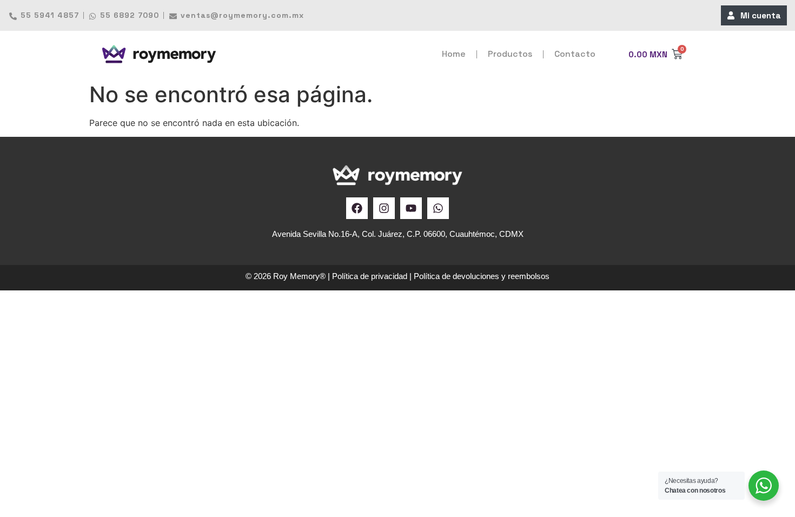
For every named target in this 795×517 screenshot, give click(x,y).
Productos (510, 53)
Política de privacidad (369, 276)
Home (454, 53)
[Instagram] (384, 208)
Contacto (574, 53)
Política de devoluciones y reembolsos (481, 276)
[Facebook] (357, 208)
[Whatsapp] (438, 208)
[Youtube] (411, 208)
